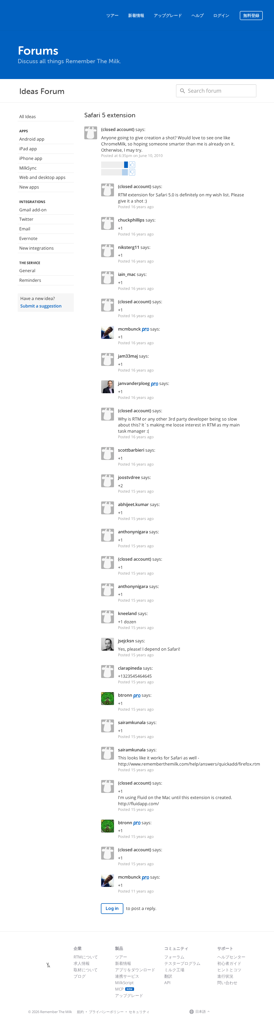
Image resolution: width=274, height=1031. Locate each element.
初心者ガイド (229, 963)
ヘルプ (198, 15)
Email (24, 229)
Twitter (26, 219)
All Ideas (27, 116)
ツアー (112, 15)
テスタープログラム (182, 963)
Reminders (30, 280)
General (27, 270)
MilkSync (28, 168)
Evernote (28, 238)
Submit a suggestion (41, 306)
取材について (86, 969)
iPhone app (30, 158)
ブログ (80, 976)
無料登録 (251, 15)
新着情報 (136, 15)
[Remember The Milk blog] (233, 1011)
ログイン (221, 15)
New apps (29, 187)
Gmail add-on (33, 210)
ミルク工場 (174, 969)
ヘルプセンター (231, 956)
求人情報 (82, 963)
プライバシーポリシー (106, 1011)
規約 (80, 1011)
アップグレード (168, 15)
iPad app (28, 149)
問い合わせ (227, 982)
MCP (124, 989)
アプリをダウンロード (135, 969)
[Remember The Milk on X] (226, 1011)
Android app (31, 139)
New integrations (36, 248)
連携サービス (127, 976)
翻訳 (168, 976)
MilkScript (124, 982)
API (167, 982)
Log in (112, 908)
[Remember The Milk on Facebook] (219, 1011)
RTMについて (86, 956)
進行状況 (225, 976)
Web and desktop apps (42, 177)
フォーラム (174, 956)
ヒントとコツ (229, 969)
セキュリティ (139, 1011)
